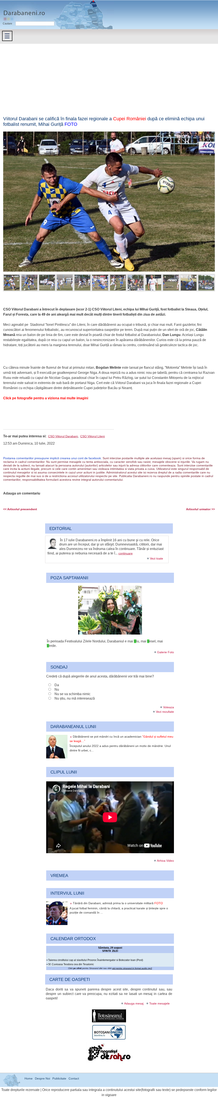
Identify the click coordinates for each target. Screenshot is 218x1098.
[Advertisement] (109, 75)
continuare (125, 553)
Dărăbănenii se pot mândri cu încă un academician (121, 739)
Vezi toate (156, 558)
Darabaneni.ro (22, 10)
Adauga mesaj (133, 1003)
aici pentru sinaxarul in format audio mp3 (132, 968)
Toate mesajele (159, 1003)
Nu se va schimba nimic (72, 694)
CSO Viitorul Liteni (92, 436)
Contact (74, 1078)
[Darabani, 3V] (110, 633)
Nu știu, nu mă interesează (74, 698)
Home (28, 1078)
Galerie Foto (165, 652)
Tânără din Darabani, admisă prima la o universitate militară (118, 903)
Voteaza (168, 707)
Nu (56, 689)
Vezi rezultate (165, 711)
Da (56, 685)
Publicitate (59, 1078)
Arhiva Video (165, 860)
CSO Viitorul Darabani (63, 436)
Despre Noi (42, 1078)
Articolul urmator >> (200, 509)
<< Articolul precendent (20, 509)
